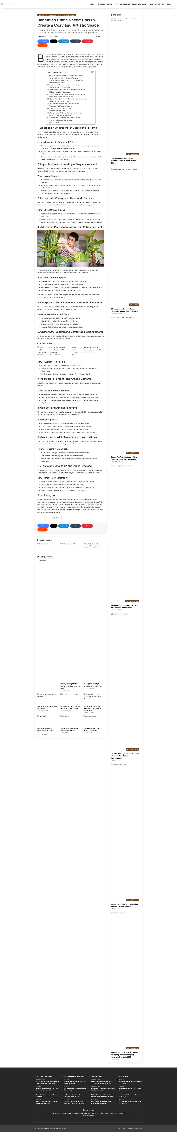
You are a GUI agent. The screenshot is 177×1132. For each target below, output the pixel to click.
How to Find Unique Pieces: (60, 87)
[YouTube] (91, 1119)
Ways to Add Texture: (58, 83)
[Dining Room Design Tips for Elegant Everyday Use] (94, 721)
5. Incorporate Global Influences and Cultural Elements (67, 94)
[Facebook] (84, 1119)
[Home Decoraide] (6, 4)
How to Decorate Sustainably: (62, 120)
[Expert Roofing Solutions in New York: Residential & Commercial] (43, 351)
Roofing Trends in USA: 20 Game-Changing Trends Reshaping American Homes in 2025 (124, 1054)
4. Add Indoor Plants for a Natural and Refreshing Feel (67, 90)
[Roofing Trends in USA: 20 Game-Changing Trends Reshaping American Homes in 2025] (70, 612)
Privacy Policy (138, 1128)
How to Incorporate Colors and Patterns (64, 78)
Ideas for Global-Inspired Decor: (62, 97)
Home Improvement (69, 15)
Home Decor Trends (104, 4)
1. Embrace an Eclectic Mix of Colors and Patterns (65, 75)
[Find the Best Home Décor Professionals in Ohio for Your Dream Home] (94, 699)
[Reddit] (93, 1119)
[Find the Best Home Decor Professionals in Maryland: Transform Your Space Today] (94, 612)
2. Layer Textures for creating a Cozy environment (66, 80)
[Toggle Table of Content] (91, 72)
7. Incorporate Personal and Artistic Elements (63, 104)
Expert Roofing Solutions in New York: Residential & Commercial (57, 350)
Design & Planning (139, 4)
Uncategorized (42, 15)
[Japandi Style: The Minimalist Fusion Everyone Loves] (70, 721)
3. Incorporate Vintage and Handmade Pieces (64, 85)
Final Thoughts (54, 122)
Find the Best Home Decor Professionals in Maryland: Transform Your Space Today (93, 684)
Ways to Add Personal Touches (61, 106)
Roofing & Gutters (157, 4)
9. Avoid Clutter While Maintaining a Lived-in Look (65, 113)
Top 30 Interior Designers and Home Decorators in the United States (123, 160)
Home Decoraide (43, 36)
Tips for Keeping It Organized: (61, 115)
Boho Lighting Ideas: (58, 111)
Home (92, 4)
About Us (124, 1128)
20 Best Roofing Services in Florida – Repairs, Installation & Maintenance (125, 756)
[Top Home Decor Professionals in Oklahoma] (47, 699)
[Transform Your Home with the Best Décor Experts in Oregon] (70, 699)
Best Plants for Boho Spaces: (61, 92)
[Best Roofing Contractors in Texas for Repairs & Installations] (77, 351)
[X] (86, 1119)
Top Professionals (122, 4)
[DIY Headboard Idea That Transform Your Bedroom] (47, 548)
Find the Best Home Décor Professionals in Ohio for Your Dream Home (93, 708)
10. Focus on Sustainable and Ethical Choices (64, 118)
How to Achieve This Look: (60, 101)
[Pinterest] (88, 1119)
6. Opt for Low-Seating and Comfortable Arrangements (67, 99)
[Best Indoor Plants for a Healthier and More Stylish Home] (47, 721)
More (169, 4)
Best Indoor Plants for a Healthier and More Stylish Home (45, 730)
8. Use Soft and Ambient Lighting (60, 108)
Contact (130, 1128)
